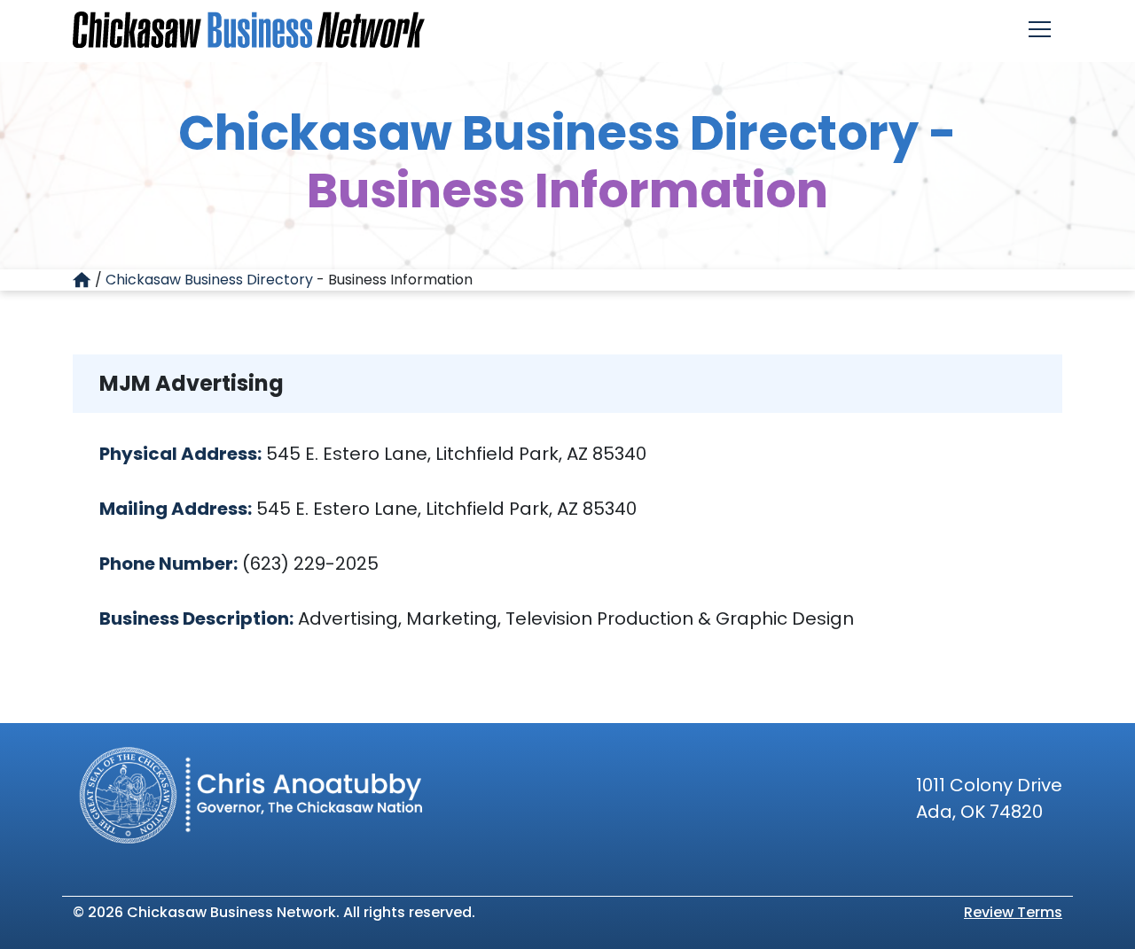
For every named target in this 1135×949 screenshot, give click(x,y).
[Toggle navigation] (1039, 29)
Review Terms (1013, 912)
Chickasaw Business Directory (209, 279)
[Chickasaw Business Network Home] (249, 30)
